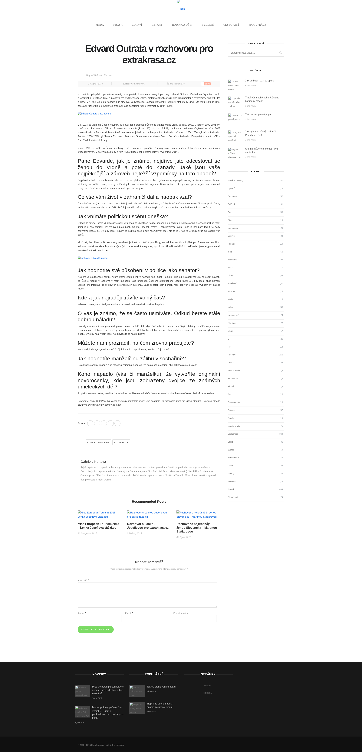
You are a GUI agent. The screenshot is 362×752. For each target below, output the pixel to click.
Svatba (231, 450)
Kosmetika (232, 260)
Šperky (231, 418)
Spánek (231, 410)
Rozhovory (139, 83)
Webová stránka (180, 613)
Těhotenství (233, 458)
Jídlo (230, 252)
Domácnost (233, 228)
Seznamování (234, 402)
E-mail (129, 613)
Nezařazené (233, 315)
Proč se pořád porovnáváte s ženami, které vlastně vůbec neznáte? (108, 690)
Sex (229, 394)
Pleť (229, 347)
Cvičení (231, 204)
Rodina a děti (182, 24)
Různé (231, 386)
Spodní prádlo (234, 426)
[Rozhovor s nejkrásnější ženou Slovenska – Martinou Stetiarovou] (198, 515)
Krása (118, 24)
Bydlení (208, 24)
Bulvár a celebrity (236, 180)
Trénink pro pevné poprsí (258, 114)
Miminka (231, 291)
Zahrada (231, 481)
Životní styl (233, 497)
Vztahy (157, 24)
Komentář (83, 580)
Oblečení (232, 323)
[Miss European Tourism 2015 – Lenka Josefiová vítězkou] (99, 515)
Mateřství (232, 283)
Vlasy (230, 465)
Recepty (231, 355)
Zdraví (137, 24)
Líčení (230, 275)
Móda (100, 24)
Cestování (231, 24)
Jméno (82, 613)
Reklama (207, 693)
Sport (230, 442)
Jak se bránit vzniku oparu (259, 80)
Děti (229, 212)
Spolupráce (257, 24)
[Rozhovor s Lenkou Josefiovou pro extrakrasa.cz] (149, 515)
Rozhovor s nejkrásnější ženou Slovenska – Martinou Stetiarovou (196, 527)
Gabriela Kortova (103, 75)
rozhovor (121, 442)
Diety (230, 220)
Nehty (230, 307)
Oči (229, 339)
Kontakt (207, 685)
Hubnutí (231, 244)
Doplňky (231, 236)
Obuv (230, 331)
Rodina (231, 362)
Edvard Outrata (98, 442)
